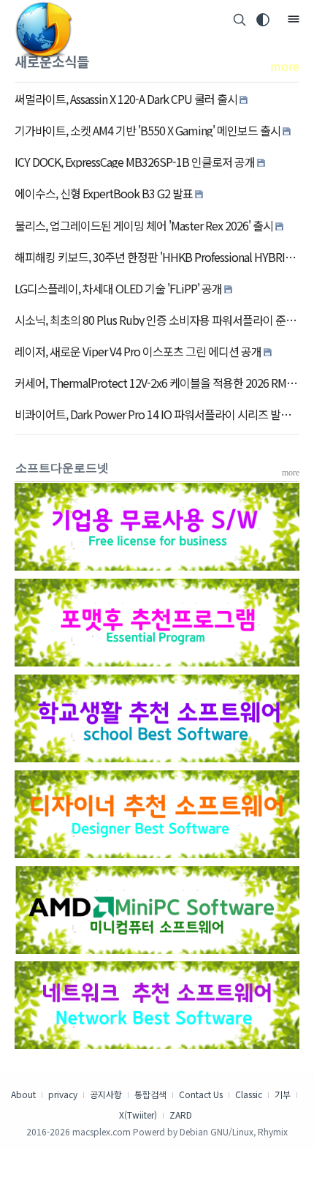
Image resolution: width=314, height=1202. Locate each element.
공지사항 (106, 1094)
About (23, 1094)
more (284, 66)
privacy (62, 1094)
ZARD (180, 1114)
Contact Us (201, 1094)
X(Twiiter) (138, 1114)
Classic (248, 1094)
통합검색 (150, 1094)
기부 (283, 1094)
